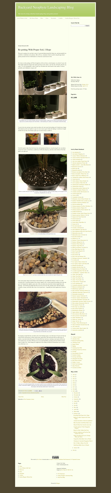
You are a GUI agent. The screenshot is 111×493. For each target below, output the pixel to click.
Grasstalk (74, 351)
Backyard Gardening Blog (77, 340)
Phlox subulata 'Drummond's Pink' (79, 303)
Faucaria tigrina (75, 218)
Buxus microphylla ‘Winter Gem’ (79, 173)
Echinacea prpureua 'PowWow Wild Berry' (81, 206)
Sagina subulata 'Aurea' (77, 312)
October (76, 397)
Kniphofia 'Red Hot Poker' (78, 267)
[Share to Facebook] (39, 391)
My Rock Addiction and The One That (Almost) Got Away (82, 432)
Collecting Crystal (76, 342)
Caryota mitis (75, 179)
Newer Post (20, 396)
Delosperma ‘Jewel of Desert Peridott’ (80, 199)
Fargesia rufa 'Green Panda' (78, 217)
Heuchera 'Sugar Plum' (77, 245)
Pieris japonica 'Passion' (77, 305)
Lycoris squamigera (76, 283)
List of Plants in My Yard (24, 468)
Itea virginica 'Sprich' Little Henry (79, 263)
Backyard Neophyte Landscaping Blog (46, 7)
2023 (74, 376)
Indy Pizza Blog (61, 477)
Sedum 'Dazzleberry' (76, 317)
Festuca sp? (74, 224)
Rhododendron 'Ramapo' (77, 310)
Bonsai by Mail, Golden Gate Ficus (81, 430)
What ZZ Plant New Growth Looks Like (82, 425)
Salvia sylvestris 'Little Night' (78, 315)
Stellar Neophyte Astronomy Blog (65, 475)
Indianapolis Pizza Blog (77, 358)
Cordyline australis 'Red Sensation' (79, 191)
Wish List (21, 470)
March (75, 411)
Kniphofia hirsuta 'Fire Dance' (78, 269)
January (75, 447)
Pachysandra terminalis (77, 294)
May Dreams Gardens (77, 360)
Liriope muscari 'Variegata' (78, 281)
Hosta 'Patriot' (75, 254)
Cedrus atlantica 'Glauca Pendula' (79, 181)
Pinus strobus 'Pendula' (77, 308)
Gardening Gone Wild (77, 348)
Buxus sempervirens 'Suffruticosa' (79, 175)
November (76, 395)
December (76, 393)
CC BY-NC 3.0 (69, 470)
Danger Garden (75, 344)
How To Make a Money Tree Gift (81, 443)
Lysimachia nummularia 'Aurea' (79, 285)
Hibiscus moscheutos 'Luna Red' (79, 247)
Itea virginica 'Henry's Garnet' (78, 261)
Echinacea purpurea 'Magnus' (78, 208)
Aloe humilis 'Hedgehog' (77, 154)
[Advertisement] (42, 32)
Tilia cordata (75, 326)
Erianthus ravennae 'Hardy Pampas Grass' (81, 213)
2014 (74, 450)
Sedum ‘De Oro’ (76, 321)
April (75, 409)
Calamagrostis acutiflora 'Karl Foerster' (80, 177)
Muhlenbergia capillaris (77, 288)
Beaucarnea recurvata (76, 166)
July (75, 403)
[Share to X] (38, 391)
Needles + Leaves (76, 362)
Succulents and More (76, 367)
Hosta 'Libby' (75, 252)
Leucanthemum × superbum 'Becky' (80, 272)
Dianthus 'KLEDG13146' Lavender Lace (81, 200)
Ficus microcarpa (76, 226)
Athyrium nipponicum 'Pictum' (79, 163)
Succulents (53, 18)
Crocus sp (74, 195)
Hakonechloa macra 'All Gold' (78, 235)
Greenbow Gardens (76, 355)
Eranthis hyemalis (76, 211)
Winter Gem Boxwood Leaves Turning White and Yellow (82, 436)
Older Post (64, 396)
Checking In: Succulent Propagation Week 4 (83, 441)
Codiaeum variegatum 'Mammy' (79, 190)
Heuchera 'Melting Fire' (77, 242)
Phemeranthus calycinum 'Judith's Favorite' (81, 301)
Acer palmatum (75, 152)
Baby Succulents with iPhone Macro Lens (82, 422)
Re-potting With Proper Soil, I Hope (81, 415)
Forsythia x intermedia (77, 227)
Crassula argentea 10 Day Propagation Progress (82, 427)
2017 (74, 387)
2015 (74, 391)
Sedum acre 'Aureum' (77, 319)
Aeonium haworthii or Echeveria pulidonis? (83, 420)
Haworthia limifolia (76, 236)
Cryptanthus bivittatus (34, 233)
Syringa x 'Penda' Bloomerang (78, 323)
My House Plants (34, 18)
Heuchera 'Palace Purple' (77, 243)
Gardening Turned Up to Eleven (79, 349)
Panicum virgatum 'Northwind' (79, 296)
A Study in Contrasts (76, 337)
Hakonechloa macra (76, 233)
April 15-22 (85, 86)
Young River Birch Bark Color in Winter (82, 439)
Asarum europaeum (76, 159)
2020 (74, 383)
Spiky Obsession (75, 365)
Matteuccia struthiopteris (77, 287)
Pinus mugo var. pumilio (77, 306)
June (75, 405)
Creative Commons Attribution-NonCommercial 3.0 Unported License (65, 459)
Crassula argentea (76, 193)
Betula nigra (75, 168)
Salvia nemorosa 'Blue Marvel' (78, 314)
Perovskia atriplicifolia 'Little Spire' (80, 299)
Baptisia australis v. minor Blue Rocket (80, 164)
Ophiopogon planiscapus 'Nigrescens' (80, 292)
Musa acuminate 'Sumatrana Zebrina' (80, 290)
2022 (74, 378)
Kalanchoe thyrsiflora (29, 274)
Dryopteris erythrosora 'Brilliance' (79, 202)
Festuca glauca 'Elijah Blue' (78, 222)
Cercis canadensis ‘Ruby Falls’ (78, 182)
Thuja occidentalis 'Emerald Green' (79, 324)
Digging (74, 346)
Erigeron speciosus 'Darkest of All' (79, 215)
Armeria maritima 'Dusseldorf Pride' (80, 157)
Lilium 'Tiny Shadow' (77, 278)
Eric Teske (39, 459)
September (76, 399)
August (75, 401)
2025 (74, 374)
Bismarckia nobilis (76, 170)
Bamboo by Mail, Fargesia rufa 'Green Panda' (82, 418)
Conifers (61, 18)
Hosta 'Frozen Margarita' (77, 251)
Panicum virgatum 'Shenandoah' (79, 297)
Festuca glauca (75, 220)
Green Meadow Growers (77, 353)
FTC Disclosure (61, 473)
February (76, 413)
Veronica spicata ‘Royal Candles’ (79, 328)
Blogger (58, 483)
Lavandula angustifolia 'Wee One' (79, 270)
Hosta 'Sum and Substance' (78, 256)
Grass (47, 18)
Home (42, 396)
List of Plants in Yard (22, 18)
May (75, 407)
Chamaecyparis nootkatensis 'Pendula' (80, 184)
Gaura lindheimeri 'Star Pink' (78, 229)
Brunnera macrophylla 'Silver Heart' (80, 172)
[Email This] (35, 391)
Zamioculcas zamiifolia (77, 330)
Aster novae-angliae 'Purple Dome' (79, 161)
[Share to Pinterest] (41, 391)
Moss (41, 18)
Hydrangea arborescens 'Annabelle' (79, 258)
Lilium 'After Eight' (76, 274)
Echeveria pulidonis (76, 204)
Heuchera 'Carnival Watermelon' (79, 240)
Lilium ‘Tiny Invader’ (77, 279)
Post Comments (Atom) (29, 399)
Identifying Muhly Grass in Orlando (81, 445)
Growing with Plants (76, 357)
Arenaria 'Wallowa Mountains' (78, 155)
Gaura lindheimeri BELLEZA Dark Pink (81, 231)
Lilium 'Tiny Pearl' (76, 276)
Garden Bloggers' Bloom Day (72, 18)
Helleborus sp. (75, 238)
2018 (74, 385)
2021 (74, 381)
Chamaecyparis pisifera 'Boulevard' (79, 188)
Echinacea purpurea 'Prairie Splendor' (80, 209)
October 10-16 (85, 84)
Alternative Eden (76, 339)
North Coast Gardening (77, 364)
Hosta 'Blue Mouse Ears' (77, 249)
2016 (74, 389)
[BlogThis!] (37, 391)
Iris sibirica (74, 260)
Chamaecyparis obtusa (77, 186)
